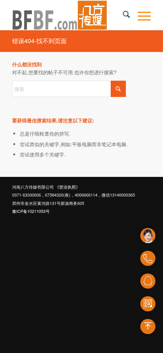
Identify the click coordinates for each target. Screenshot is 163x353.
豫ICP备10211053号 (31, 211)
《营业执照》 (67, 187)
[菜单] (140, 15)
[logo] (67, 15)
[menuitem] (122, 15)
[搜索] (122, 15)
